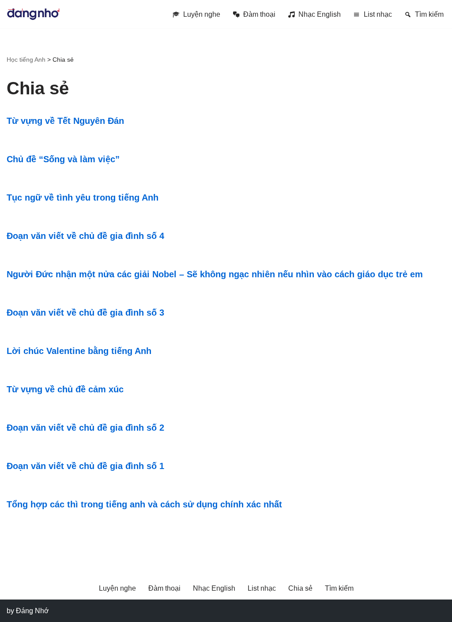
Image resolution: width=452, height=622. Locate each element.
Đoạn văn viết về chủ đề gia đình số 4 (85, 236)
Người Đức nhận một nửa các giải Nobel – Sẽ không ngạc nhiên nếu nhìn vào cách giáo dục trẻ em (215, 274)
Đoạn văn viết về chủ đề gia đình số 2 (85, 427)
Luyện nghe (201, 14)
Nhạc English (319, 14)
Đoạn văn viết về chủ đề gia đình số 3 (85, 312)
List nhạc (378, 14)
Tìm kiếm (429, 14)
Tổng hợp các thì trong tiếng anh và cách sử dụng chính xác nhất (144, 504)
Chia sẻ (300, 588)
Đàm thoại (259, 14)
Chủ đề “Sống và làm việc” (63, 159)
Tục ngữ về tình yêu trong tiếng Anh (82, 197)
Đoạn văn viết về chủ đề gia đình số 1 (85, 466)
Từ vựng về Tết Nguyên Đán (65, 121)
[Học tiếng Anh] (33, 14)
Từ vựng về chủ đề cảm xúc (65, 389)
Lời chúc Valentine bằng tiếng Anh (79, 351)
